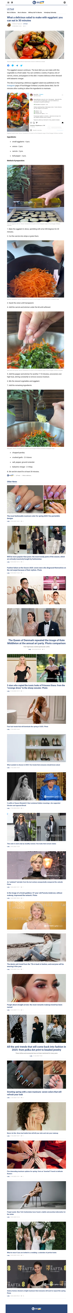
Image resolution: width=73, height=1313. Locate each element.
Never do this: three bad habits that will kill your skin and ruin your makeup (32, 1133)
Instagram (11, 86)
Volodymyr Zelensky (50, 12)
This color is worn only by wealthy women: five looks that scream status (31, 844)
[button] (34, 45)
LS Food (25, 24)
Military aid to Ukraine (35, 12)
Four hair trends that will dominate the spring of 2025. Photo (27, 726)
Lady (8, 521)
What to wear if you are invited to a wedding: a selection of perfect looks (31, 1253)
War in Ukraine (11, 12)
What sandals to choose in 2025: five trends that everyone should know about (33, 765)
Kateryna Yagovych (17, 24)
